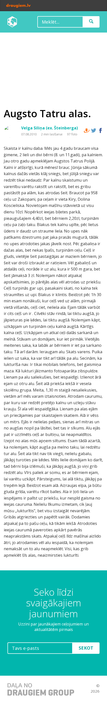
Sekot (86, 648)
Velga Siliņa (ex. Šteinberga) (49, 128)
